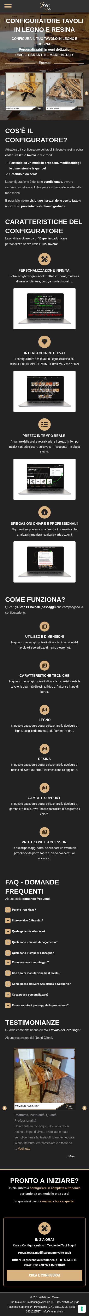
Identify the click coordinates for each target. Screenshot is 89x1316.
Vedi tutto (24, 1148)
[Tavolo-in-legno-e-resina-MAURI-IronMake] (24, 91)
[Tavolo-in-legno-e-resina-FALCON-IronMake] (64, 91)
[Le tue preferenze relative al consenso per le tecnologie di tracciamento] (82, 1309)
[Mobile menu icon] (8, 6)
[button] (2, 93)
